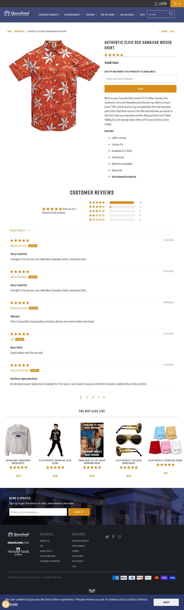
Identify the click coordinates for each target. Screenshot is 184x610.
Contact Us (44, 540)
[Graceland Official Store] (16, 13)
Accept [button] (166, 602)
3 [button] (93, 397)
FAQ (41, 545)
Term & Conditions (47, 556)
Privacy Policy (46, 551)
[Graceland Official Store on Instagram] (119, 537)
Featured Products (49, 14)
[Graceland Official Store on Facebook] (113, 537)
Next (172, 31)
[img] (19, 240)
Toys (142, 14)
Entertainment (72, 14)
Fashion (90, 14)
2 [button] (87, 397)
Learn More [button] (12, 604)
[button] (114, 55)
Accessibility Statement (50, 561)
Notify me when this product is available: (130, 71)
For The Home (108, 14)
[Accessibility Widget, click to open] (6, 604)
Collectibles (127, 14)
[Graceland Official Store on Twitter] (107, 537)
